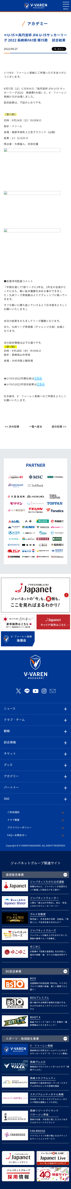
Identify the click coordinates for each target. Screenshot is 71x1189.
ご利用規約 (13, 812)
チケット (10, 753)
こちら (38, 378)
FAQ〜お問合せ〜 (17, 835)
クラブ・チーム (14, 719)
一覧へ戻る (35, 426)
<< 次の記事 (12, 426)
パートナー (11, 787)
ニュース (10, 708)
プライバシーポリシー (19, 827)
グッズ (8, 764)
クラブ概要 (13, 820)
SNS (6, 798)
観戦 (7, 731)
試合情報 (10, 742)
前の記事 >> (59, 426)
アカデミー (11, 776)
